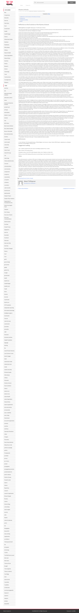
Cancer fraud (7, 139)
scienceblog (6, 506)
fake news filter (7, 243)
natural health (7, 396)
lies (5, 348)
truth (5, 576)
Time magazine (7, 568)
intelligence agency (8, 313)
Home (21, 5)
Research (6, 66)
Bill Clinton (6, 123)
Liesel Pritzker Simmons (9, 350)
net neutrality (7, 410)
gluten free (6, 270)
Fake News (6, 23)
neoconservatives (8, 407)
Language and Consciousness (69, 188)
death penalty (7, 193)
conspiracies (7, 171)
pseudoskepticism (8, 471)
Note (21, 21)
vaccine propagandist (8, 590)
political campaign (8, 447)
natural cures (7, 393)
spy (5, 525)
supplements (7, 536)
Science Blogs (7, 504)
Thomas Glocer (7, 563)
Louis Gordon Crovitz (8, 353)
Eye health (6, 235)
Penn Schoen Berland (8, 442)
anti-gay (6, 109)
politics (5, 450)
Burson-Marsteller (8, 131)
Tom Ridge (6, 574)
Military (6, 50)
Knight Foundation (8, 340)
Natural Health (7, 52)
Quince (5, 482)
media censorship (8, 369)
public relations (7, 474)
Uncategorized (7, 79)
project (5, 463)
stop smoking (7, 533)
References (22, 18)
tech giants (6, 547)
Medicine (6, 42)
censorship (6, 144)
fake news (6, 240)
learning (6, 345)
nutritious (6, 428)
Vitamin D (6, 592)
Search (71, 2)
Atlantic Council (7, 115)
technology (6, 549)
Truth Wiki (6, 582)
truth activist (7, 579)
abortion (6, 88)
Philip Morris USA (8, 445)
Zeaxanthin (6, 603)
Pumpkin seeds (7, 479)
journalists (6, 329)
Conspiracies (7, 15)
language (6, 342)
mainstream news (8, 364)
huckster (6, 296)
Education (6, 17)
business (6, 136)
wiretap (6, 601)
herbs (5, 291)
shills (5, 514)
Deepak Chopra (7, 195)
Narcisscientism (7, 385)
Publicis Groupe (7, 477)
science (5, 501)
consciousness (7, 169)
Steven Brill (6, 531)
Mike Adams (7, 47)
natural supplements (8, 404)
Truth (5, 74)
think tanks (6, 560)
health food (6, 280)
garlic (5, 259)
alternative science (8, 97)
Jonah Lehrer (7, 323)
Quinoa (5, 485)
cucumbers (6, 185)
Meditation (6, 44)
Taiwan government (8, 541)
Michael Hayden (7, 372)
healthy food (7, 286)
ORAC (5, 434)
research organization (9, 493)
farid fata (6, 245)
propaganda (6, 466)
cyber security (7, 187)
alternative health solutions (8, 94)
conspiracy (6, 174)
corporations (7, 177)
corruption (6, 179)
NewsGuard (6, 418)
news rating (6, 415)
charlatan (6, 147)
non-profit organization (9, 420)
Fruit (5, 256)
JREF (5, 331)
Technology (6, 71)
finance (5, 251)
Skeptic (6, 517)
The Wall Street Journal (9, 555)
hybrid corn (6, 302)
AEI (5, 90)
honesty (6, 294)
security (6, 512)
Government (7, 28)
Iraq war (6, 318)
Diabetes (6, 209)
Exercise (6, 20)
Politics (6, 63)
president (6, 455)
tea (5, 544)
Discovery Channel (8, 214)
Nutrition (6, 60)
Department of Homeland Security (8, 202)
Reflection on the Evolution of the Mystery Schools (30, 16)
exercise (6, 232)
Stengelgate (6, 528)
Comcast (6, 163)
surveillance (6, 539)
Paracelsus (6, 439)
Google (5, 272)
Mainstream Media (8, 39)
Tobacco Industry (8, 571)
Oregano (6, 436)
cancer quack (7, 142)
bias (5, 120)
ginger (5, 267)
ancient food (7, 107)
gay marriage (7, 261)
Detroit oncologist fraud (8, 206)
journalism (6, 326)
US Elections (7, 587)
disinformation (7, 221)
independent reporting (9, 307)
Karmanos (6, 334)
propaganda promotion (9, 469)
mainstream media (8, 361)
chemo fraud (7, 150)
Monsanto (6, 380)
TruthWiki (6, 584)
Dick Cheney (7, 212)
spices (5, 523)
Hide (49, 13)
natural (5, 388)
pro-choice (6, 461)
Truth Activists (7, 77)
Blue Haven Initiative (8, 125)
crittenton (6, 182)
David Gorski (7, 190)
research (6, 490)
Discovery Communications (7, 218)
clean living (6, 158)
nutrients (6, 423)
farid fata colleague (8, 248)
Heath (5, 288)
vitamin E (6, 595)
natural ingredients (8, 399)
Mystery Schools (7, 383)
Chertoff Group (7, 152)
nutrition (6, 426)
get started (6, 264)
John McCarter (7, 321)
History (6, 36)
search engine (7, 509)
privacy (5, 458)
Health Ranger (7, 33)
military (6, 377)
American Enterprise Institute (8, 103)
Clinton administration (9, 160)
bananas (6, 117)
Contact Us (28, 5)
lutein (5, 358)
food (5, 253)
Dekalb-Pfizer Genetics (9, 198)
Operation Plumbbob (8, 431)
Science (6, 68)
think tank (6, 558)
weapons (6, 598)
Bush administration (8, 134)
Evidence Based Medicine (22, 188)
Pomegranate (7, 453)
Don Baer (6, 224)
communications (7, 166)
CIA (5, 155)
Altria (5, 100)
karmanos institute (8, 337)
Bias (5, 12)
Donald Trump (7, 227)
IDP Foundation (7, 305)
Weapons (6, 82)
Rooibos (6, 498)
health (5, 278)
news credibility (7, 412)
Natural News (7, 58)
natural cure (6, 391)
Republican (6, 488)
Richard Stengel (7, 496)
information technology (9, 310)
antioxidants (7, 112)
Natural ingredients (8, 55)
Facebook (6, 237)
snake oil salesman (8, 520)
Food (5, 25)
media (5, 366)
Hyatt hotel (6, 299)
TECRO (6, 552)
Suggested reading (24, 19)
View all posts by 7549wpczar (30, 183)
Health (5, 31)
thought (6, 566)
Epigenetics (6, 229)
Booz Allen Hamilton (8, 128)
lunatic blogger (7, 356)
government (6, 275)
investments (6, 315)
